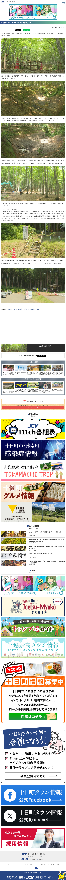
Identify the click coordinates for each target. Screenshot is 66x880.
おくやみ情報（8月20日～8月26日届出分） (40, 554)
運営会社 (43, 865)
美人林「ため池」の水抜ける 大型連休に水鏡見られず (23, 309)
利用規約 (58, 865)
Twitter (27, 859)
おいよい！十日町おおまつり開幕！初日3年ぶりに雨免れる (45, 532)
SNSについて (36, 865)
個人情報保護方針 (50, 865)
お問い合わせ (42, 859)
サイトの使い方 (20, 865)
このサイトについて (10, 865)
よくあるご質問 (28, 865)
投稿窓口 (33, 859)
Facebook (22, 859)
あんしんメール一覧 (33, 408)
